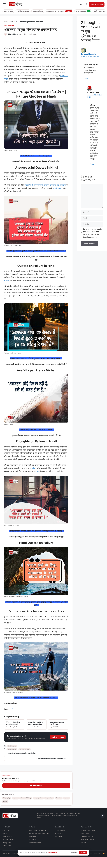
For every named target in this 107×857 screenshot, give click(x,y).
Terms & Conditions (9, 839)
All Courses (32, 839)
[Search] (81, 4)
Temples (58, 798)
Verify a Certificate (35, 843)
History (15, 798)
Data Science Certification (37, 830)
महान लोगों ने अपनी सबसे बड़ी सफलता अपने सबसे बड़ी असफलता (45, 185)
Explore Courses (96, 4)
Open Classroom (60, 830)
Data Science (8, 11)
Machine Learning (23, 11)
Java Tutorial (85, 833)
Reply (86, 78)
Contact (5, 833)
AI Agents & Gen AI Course (58, 11)
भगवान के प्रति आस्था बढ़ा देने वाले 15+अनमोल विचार (22, 753)
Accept (83, 852)
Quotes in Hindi (24, 749)
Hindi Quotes (14, 22)
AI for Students (83, 11)
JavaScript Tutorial (87, 836)
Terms (91, 854)
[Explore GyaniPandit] (86, 4)
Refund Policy (7, 846)
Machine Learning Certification (39, 833)
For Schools (58, 836)
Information (49, 798)
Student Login (59, 833)
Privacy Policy (7, 843)
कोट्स (37, 471)
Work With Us (7, 836)
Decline (74, 852)
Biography (6, 798)
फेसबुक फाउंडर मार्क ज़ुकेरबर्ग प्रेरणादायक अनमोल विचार (52, 758)
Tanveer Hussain (88, 54)
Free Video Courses (87, 839)
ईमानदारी (7, 281)
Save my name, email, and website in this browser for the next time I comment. (92, 233)
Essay (5, 801)
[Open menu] (4, 4)
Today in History (26, 798)
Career (66, 798)
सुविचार (33, 468)
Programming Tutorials (88, 830)
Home (6, 22)
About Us (6, 830)
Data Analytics (38, 11)
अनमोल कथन (57, 188)
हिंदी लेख (83, 843)
